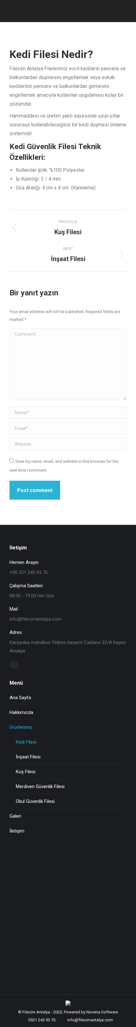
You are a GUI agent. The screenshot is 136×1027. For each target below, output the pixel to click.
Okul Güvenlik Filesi (35, 801)
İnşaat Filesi (28, 757)
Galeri (15, 816)
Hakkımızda (21, 712)
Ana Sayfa (20, 697)
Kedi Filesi (26, 742)
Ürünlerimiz (21, 727)
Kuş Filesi (25, 772)
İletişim (16, 831)
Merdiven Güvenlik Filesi (40, 786)
